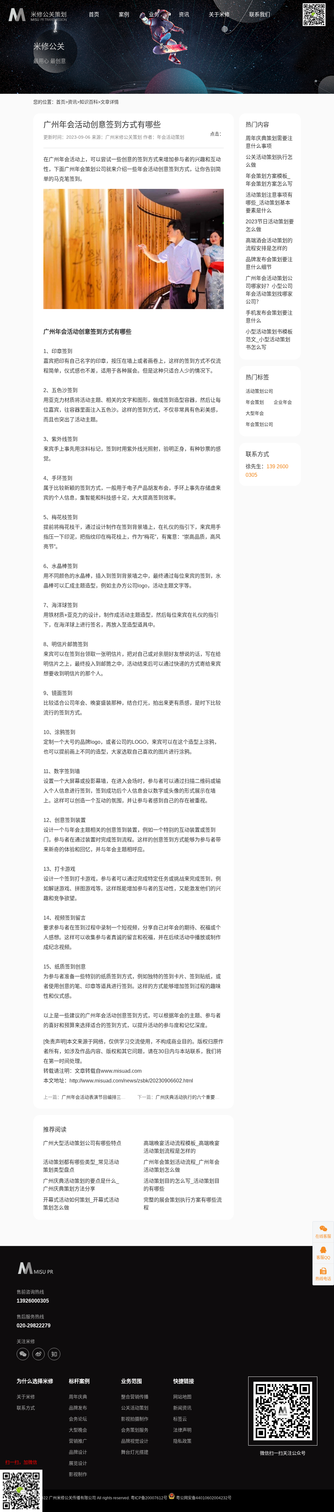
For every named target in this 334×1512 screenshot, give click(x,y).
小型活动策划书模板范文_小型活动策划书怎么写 (269, 339)
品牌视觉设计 (134, 1441)
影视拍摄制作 (134, 1418)
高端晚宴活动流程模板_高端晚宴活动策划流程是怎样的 (182, 1147)
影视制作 (78, 1474)
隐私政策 (182, 1441)
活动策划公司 (259, 391)
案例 (124, 14)
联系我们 (259, 14)
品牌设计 (78, 1452)
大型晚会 (78, 1430)
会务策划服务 (134, 1430)
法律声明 (182, 1430)
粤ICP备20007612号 (149, 1498)
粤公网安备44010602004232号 (203, 1498)
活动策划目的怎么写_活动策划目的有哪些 (182, 1185)
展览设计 (78, 1463)
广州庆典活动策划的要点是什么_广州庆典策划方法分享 (81, 1185)
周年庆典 (78, 1396)
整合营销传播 (134, 1396)
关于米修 (219, 14)
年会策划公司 (259, 424)
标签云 (180, 1418)
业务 (154, 14)
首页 (94, 14)
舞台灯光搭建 (134, 1452)
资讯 (184, 14)
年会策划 (255, 402)
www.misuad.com (121, 1071)
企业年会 (283, 402)
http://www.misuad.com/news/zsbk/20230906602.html (131, 1080)
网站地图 (182, 1396)
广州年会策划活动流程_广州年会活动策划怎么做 (182, 1166)
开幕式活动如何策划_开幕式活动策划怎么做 (81, 1203)
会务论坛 (78, 1418)
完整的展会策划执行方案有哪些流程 (183, 1203)
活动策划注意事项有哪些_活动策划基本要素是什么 (269, 202)
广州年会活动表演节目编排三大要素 (98, 1097)
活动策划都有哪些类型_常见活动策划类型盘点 (81, 1166)
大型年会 (255, 413)
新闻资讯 (182, 1407)
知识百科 (89, 102)
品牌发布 (78, 1407)
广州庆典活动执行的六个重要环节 (190, 1097)
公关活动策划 (134, 1407)
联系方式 (26, 1407)
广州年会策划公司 (85, 169)
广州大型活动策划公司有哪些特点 (82, 1143)
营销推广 (78, 1441)
